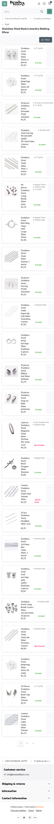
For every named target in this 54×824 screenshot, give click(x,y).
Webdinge (40, 807)
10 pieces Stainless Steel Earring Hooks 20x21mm (25, 284)
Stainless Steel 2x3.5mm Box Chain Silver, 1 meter (25, 547)
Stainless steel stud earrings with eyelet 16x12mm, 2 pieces (25, 579)
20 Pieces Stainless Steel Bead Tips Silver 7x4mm (25, 693)
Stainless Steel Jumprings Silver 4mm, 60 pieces (25, 82)
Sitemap (39, 810)
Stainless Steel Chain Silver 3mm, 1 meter (25, 164)
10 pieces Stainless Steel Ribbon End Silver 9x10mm (25, 372)
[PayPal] (35, 818)
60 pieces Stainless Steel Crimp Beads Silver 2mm (25, 194)
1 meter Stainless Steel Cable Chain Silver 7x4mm (25, 722)
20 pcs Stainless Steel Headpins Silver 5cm (26, 518)
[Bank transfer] (18, 818)
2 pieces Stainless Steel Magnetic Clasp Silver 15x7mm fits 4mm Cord (25, 433)
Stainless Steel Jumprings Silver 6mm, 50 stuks (25, 666)
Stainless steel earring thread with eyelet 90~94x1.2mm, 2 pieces (28, 137)
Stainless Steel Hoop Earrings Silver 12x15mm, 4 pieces (25, 343)
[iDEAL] (24, 818)
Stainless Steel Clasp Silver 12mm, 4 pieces (25, 55)
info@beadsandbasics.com (18, 774)
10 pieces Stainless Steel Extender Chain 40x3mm (25, 110)
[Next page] (33, 743)
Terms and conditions (18, 810)
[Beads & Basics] (17, 3)
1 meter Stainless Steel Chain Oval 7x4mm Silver (26, 492)
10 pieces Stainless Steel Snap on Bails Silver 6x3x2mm (25, 400)
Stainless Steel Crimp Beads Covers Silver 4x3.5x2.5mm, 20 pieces (27, 608)
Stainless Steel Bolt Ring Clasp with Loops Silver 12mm (25, 227)
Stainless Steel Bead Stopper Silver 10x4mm (25, 465)
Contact (31, 810)
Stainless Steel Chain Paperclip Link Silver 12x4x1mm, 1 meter (26, 313)
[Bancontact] (30, 818)
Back (7, 24)
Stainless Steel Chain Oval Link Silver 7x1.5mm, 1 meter (25, 637)
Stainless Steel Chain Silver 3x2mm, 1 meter (25, 257)
